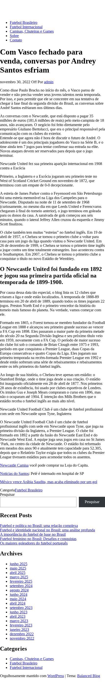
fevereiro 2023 (21, 625)
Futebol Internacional (26, 27)
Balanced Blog (88, 676)
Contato (16, 40)
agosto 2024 (19, 590)
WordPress (55, 676)
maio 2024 (18, 599)
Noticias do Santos (14, 473)
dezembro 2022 (22, 634)
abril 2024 (17, 603)
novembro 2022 (22, 638)
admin (48, 82)
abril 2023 (17, 616)
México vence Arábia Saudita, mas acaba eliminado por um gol (48, 482)
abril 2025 (17, 573)
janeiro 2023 (19, 629)
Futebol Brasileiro (23, 22)
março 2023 (19, 621)
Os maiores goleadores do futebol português (34, 543)
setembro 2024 (21, 586)
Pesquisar (7, 494)
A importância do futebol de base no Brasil (33, 534)
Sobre (14, 36)
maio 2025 (18, 568)
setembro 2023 (21, 608)
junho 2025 (18, 564)
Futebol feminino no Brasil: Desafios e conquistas (38, 539)
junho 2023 (18, 612)
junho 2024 (18, 594)
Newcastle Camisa (14, 465)
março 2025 (19, 577)
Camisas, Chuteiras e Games (32, 31)
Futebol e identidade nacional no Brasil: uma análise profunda (47, 530)
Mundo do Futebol (14, 6)
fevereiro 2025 (21, 581)
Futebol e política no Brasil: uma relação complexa (39, 526)
